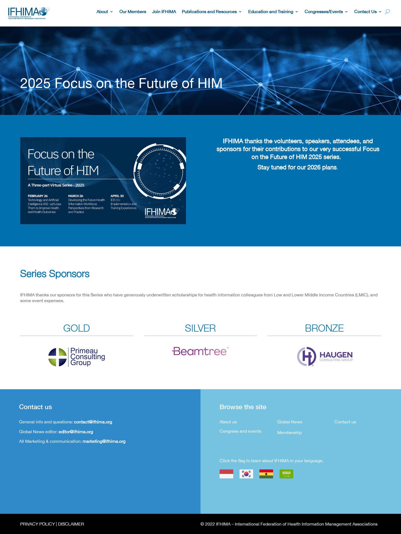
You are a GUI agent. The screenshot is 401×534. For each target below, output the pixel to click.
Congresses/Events (324, 12)
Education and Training (270, 12)
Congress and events (240, 431)
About (102, 12)
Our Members (132, 12)
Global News (289, 421)
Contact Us (365, 12)
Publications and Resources (209, 12)
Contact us (345, 421)
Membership (289, 432)
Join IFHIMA (164, 12)
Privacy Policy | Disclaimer (52, 523)
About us (228, 421)
